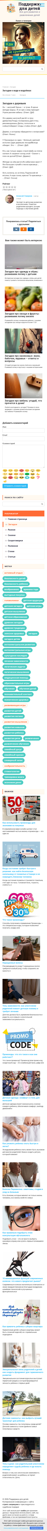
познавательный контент (18, 694)
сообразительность (14, 766)
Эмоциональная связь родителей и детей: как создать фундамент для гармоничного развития (23, 1372)
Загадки (23, 95)
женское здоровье (14, 633)
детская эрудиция (32, 600)
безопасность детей (14, 578)
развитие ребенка (14, 732)
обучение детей (27, 688)
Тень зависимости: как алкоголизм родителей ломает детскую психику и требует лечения (20, 1009)
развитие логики (13, 716)
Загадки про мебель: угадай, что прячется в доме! (23, 402)
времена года (31, 589)
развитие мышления (15, 721)
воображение (11, 589)
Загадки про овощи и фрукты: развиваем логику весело (22, 315)
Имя (4, 427)
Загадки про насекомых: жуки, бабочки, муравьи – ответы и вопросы (22, 358)
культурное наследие (15, 655)
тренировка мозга (14, 777)
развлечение (32, 738)
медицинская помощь (16, 677)
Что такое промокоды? (14, 920)
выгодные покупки (14, 595)
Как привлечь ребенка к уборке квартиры (23, 1326)
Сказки (12, 535)
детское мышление (14, 611)
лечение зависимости (16, 661)
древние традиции (14, 628)
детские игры (34, 606)
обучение (9, 688)
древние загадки (13, 622)
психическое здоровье (16, 699)
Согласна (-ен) (36, 1528)
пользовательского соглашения (16, 1528)
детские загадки (13, 606)
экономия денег (12, 782)
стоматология (11, 771)
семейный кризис (14, 755)
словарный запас (13, 760)
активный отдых (13, 572)
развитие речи (12, 738)
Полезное (13, 546)
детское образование (15, 617)
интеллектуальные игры (17, 650)
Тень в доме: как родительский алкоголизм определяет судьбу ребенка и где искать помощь (23, 1467)
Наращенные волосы (13, 963)
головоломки (11, 600)
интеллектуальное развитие (19, 644)
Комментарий (9, 443)
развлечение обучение (16, 743)
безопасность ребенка (16, 584)
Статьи (11, 556)
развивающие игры (15, 705)
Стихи (11, 551)
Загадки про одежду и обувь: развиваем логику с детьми (21, 273)
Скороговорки (15, 540)
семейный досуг (13, 749)
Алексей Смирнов (24, 196)
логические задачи (14, 666)
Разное (11, 529)
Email (5, 435)
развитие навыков (14, 727)
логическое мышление (16, 672)
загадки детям (12, 639)
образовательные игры (16, 683)
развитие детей (12, 710)
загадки (32, 633)
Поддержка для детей (30, 6)
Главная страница (17, 519)
